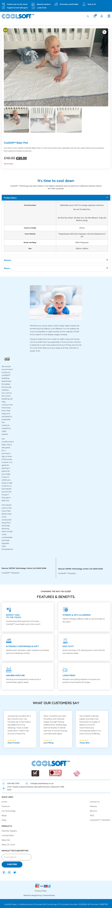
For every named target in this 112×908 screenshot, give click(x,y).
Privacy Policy (41, 891)
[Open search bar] (88, 16)
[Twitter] (15, 872)
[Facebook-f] (4, 872)
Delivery (7, 260)
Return (7, 268)
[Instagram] (9, 872)
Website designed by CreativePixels (39, 895)
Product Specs (10, 197)
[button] (104, 32)
